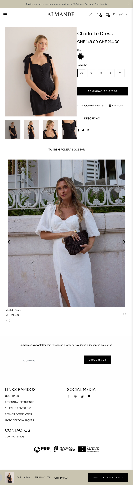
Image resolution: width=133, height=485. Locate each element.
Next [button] (74, 129)
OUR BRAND (12, 396)
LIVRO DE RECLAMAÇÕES (19, 420)
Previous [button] (9, 242)
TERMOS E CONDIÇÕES (18, 414)
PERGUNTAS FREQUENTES (20, 402)
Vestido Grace (13, 310)
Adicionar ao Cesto (108, 477)
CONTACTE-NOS (14, 436)
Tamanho (82, 65)
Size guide (117, 105)
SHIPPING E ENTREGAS (18, 408)
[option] (66, 242)
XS (81, 73)
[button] (121, 14)
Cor (79, 50)
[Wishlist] (91, 14)
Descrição (91, 118)
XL (120, 73)
